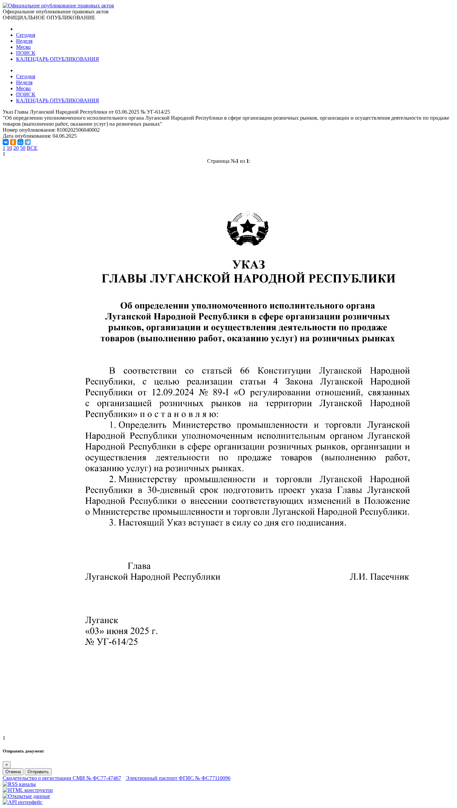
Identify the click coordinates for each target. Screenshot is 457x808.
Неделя (24, 41)
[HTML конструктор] (28, 790)
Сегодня (25, 35)
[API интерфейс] (22, 802)
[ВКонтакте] (6, 142)
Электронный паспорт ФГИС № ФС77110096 (178, 778)
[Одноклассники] (13, 142)
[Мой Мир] (20, 142)
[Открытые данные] (26, 796)
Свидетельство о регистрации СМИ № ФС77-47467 (62, 778)
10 (9, 148)
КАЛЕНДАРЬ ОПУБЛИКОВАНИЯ (57, 59)
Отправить (38, 771)
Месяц (23, 47)
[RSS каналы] (19, 784)
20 (16, 148)
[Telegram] (28, 142)
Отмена (13, 771)
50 (22, 148)
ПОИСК (25, 53)
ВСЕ (32, 148)
